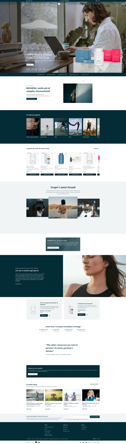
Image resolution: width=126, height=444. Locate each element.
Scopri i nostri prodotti (31, 98)
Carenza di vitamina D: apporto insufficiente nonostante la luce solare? (34, 404)
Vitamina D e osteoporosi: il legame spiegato (71, 404)
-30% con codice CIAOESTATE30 (64, 0)
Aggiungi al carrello (33, 174)
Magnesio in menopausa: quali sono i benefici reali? (91, 404)
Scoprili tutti (96, 148)
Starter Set (70, 167)
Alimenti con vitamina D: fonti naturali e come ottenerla (53, 404)
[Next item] (98, 126)
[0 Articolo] (99, 4)
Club (38, 3)
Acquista (27, 3)
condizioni (77, 419)
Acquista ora (29, 64)
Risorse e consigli (48, 3)
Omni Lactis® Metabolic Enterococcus (89, 167)
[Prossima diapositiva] (98, 208)
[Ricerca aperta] (91, 4)
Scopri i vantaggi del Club (52, 247)
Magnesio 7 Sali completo (30, 167)
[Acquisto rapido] (49, 315)
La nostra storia (18, 283)
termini (74, 419)
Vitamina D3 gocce (43, 167)
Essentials (56, 167)
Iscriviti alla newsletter (95, 416)
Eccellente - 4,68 (30, 0)
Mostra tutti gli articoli (94, 384)
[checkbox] (65, 419)
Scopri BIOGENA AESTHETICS (54, 228)
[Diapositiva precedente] (27, 208)
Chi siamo (42, 3)
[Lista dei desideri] (96, 4)
